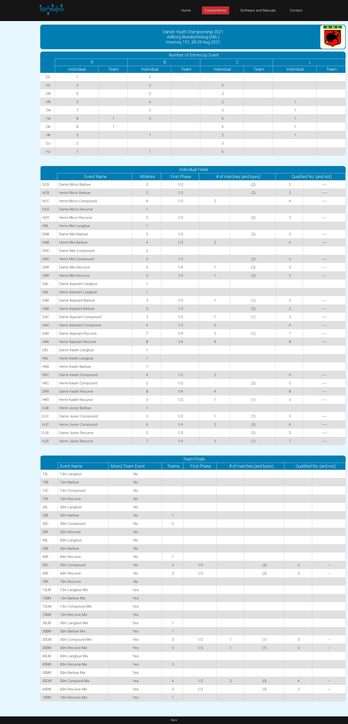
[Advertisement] (19, 92)
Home (186, 10)
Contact (296, 10)
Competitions (215, 10)
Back (174, 720)
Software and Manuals (258, 10)
